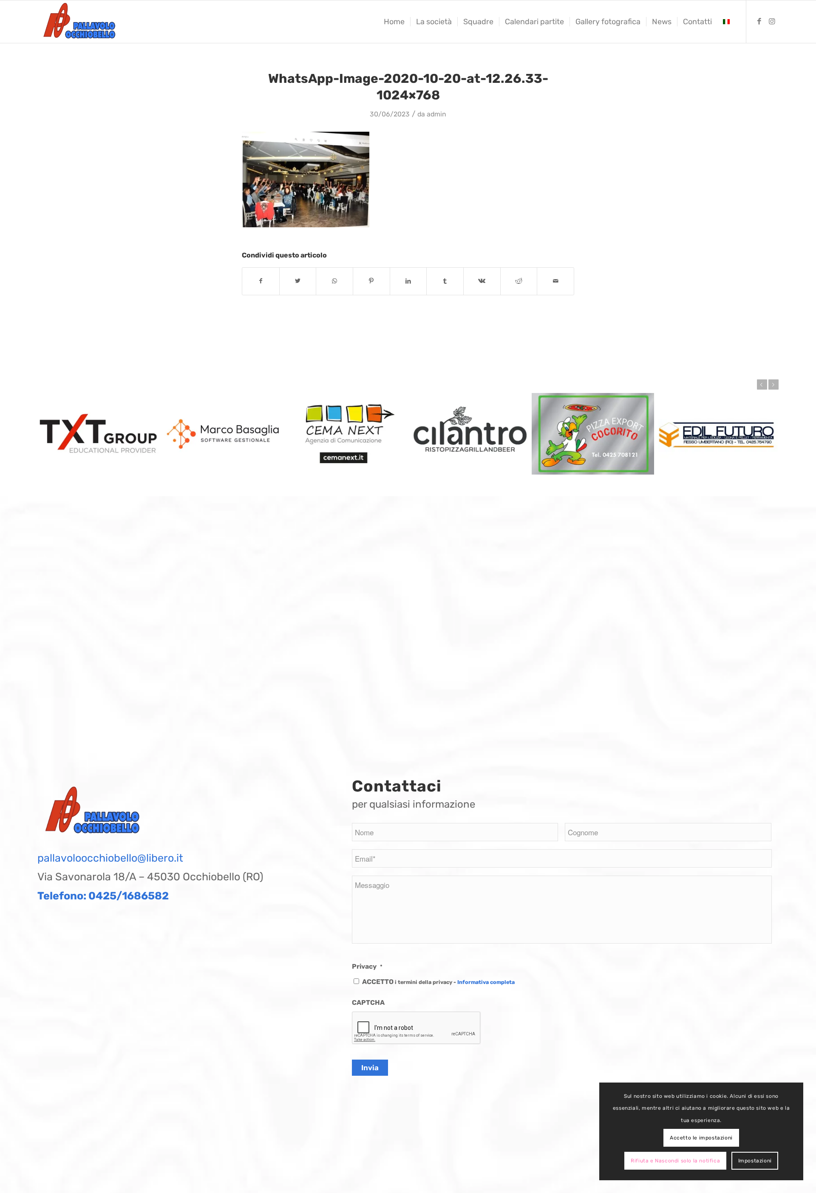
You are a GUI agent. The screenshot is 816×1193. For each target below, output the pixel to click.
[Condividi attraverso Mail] (555, 281)
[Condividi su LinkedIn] (408, 281)
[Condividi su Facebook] (260, 281)
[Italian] (726, 21)
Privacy (367, 966)
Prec (762, 384)
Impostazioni (755, 1161)
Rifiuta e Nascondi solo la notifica (675, 1161)
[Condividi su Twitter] (298, 281)
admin (436, 114)
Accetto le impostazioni (701, 1138)
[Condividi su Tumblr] (445, 281)
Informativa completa (486, 982)
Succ (773, 384)
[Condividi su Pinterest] (371, 281)
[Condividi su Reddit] (519, 281)
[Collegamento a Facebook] (759, 21)
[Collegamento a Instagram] (772, 21)
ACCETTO (438, 982)
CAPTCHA (368, 1002)
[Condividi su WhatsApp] (334, 281)
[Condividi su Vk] (482, 281)
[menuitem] (394, 21)
